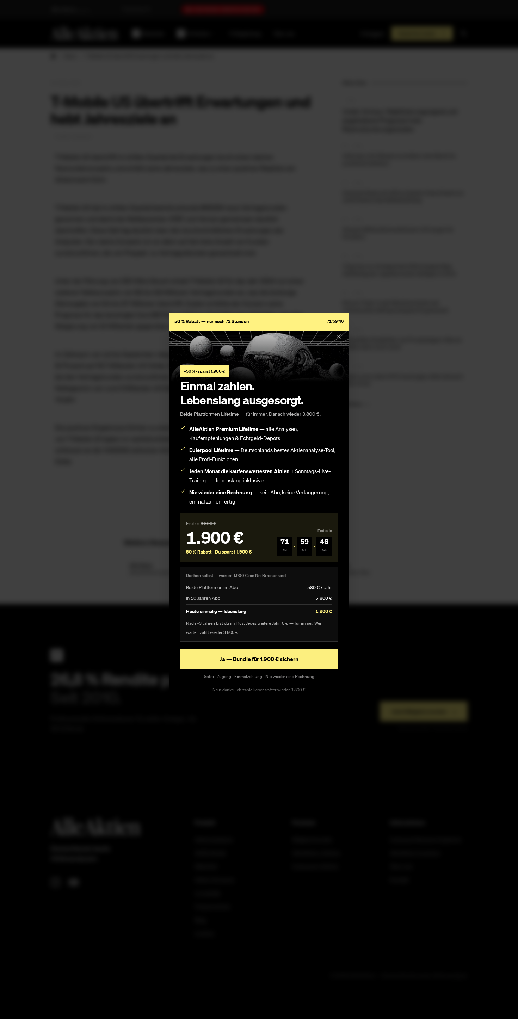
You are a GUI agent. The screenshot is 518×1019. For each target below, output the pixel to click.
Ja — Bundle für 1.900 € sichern (259, 658)
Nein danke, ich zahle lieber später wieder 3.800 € (259, 690)
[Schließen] (338, 336)
